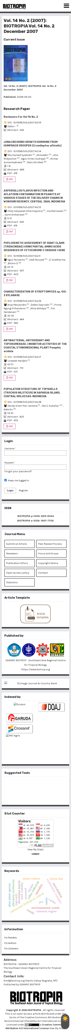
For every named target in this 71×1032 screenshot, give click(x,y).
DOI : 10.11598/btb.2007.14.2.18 (24, 402)
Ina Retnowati (56, 211)
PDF (11, 179)
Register (23, 490)
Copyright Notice (48, 563)
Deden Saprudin (42, 304)
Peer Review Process (50, 543)
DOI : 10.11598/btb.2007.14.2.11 (23, 255)
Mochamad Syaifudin (21, 155)
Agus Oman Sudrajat (35, 158)
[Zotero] (41, 796)
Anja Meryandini (18, 304)
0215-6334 (47, 516)
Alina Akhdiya (40, 308)
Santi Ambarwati (16, 214)
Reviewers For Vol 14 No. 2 (21, 116)
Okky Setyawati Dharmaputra (26, 211)
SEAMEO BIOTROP (30, 984)
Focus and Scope (48, 553)
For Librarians (11, 948)
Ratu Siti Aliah (36, 162)
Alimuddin (44, 155)
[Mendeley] (30, 784)
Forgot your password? (18, 471)
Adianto (10, 409)
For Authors (10, 943)
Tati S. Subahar (52, 405)
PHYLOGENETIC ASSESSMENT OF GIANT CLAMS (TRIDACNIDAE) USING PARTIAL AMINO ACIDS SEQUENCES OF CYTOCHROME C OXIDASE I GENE (34, 246)
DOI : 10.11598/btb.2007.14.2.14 (24, 151)
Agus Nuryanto (17, 259)
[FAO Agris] (19, 743)
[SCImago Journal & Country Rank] (35, 683)
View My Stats (35, 849)
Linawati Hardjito (18, 360)
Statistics (12, 582)
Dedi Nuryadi (38, 259)
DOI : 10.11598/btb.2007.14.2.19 (24, 122)
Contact (43, 572)
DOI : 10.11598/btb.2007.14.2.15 (24, 207)
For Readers (10, 937)
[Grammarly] (30, 796)
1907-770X (47, 520)
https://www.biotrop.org (35, 669)
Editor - (13, 126)
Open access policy (17, 572)
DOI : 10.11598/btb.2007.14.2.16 (24, 301)
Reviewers (12, 553)
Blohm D (14, 263)
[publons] (41, 784)
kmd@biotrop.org (14, 980)
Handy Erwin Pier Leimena (24, 405)
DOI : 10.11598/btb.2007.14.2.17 (24, 356)
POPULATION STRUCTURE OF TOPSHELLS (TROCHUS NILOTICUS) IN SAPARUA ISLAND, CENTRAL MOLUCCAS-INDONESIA (32, 393)
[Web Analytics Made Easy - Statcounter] (35, 854)
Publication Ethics (17, 563)
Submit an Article (16, 543)
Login (10, 490)
